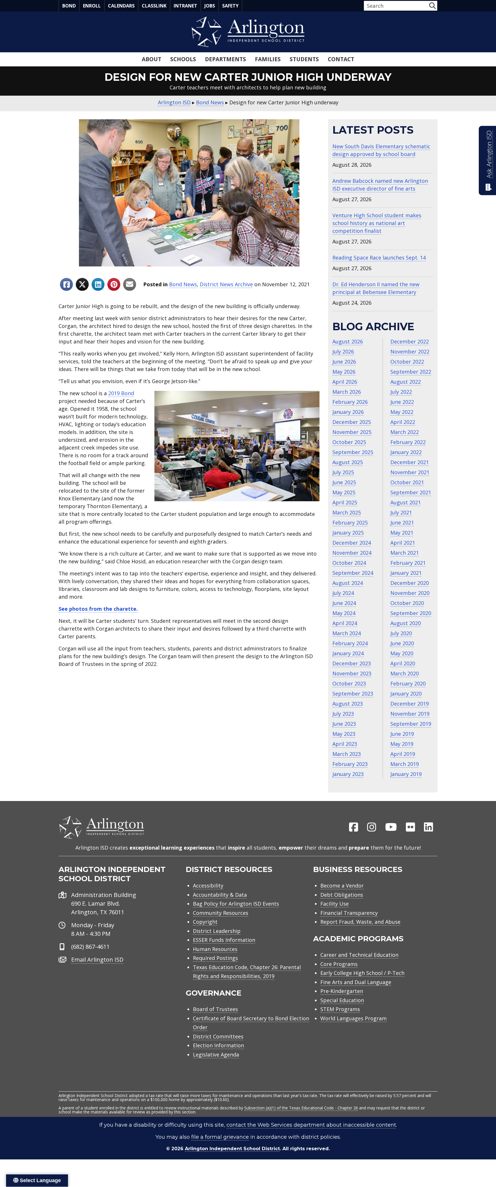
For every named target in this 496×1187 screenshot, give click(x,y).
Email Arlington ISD (97, 959)
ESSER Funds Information (224, 939)
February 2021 (408, 562)
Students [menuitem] (304, 59)
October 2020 (407, 603)
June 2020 (402, 643)
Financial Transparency (349, 912)
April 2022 (402, 421)
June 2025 (344, 482)
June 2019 (402, 733)
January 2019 (406, 774)
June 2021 (402, 522)
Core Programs (339, 964)
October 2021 (407, 482)
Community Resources (220, 912)
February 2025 (350, 522)
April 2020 (402, 663)
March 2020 (404, 673)
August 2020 (405, 623)
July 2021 (401, 512)
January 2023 (348, 774)
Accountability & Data (220, 894)
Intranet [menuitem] (185, 6)
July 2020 (401, 633)
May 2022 (401, 411)
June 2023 (344, 723)
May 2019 (401, 743)
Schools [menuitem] (183, 59)
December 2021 (409, 462)
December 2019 (409, 703)
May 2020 (401, 653)
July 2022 (401, 391)
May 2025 (343, 492)
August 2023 (347, 703)
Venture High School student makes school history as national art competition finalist (376, 223)
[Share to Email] (129, 284)
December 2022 (409, 341)
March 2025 (346, 512)
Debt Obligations (341, 894)
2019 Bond (121, 393)
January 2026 (348, 411)
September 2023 (352, 693)
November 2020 (409, 592)
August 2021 (405, 502)
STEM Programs (340, 1009)
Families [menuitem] (268, 59)
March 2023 (346, 753)
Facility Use (334, 903)
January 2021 (406, 572)
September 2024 (352, 572)
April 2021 (402, 542)
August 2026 (347, 341)
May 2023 (343, 733)
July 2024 (343, 592)
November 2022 (409, 351)
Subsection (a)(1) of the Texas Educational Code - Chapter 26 (301, 1108)
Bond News (183, 284)
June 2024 (344, 603)
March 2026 (346, 391)
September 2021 (410, 492)
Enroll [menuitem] (92, 6)
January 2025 (348, 532)
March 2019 (404, 763)
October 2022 (407, 361)
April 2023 (344, 743)
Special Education (342, 1000)
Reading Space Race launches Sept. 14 (379, 257)
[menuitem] (354, 827)
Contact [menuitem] (341, 59)
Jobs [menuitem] (209, 6)
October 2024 (349, 562)
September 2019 (410, 723)
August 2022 (405, 381)
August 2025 (347, 462)
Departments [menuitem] (225, 59)
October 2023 (349, 683)
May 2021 (401, 532)
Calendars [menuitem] (121, 6)
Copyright (205, 921)
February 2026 (350, 401)
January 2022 (406, 452)
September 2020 (410, 613)
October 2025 (349, 442)
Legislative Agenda (216, 1054)
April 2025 (344, 502)
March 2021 (404, 552)
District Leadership (217, 930)
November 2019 (409, 713)
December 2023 (351, 663)
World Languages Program (353, 1018)
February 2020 (408, 683)
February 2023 (350, 763)
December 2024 (351, 542)
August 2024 (347, 582)
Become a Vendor (342, 885)
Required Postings (215, 957)
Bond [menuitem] (69, 6)
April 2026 (344, 381)
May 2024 (343, 613)
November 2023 (351, 673)
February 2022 (408, 442)
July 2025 (343, 472)
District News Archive (226, 284)
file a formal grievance (220, 1137)
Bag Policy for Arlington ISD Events (236, 903)
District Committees (218, 1036)
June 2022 (402, 401)
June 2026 (344, 361)
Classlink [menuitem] (154, 6)
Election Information (218, 1045)
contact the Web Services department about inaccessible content (311, 1125)
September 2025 (352, 452)
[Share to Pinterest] (113, 284)
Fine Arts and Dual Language (355, 982)
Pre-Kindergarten (341, 991)
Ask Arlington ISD (489, 154)
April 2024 (344, 623)
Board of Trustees (215, 1009)
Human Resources (215, 949)
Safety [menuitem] (230, 6)
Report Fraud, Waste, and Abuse (360, 921)
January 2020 (406, 693)
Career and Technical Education (359, 954)
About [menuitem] (151, 59)
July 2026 (343, 351)
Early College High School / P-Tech (362, 972)
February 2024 (350, 643)
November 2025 (351, 432)
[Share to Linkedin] (98, 284)
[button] (432, 5)
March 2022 (404, 432)
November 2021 (409, 472)
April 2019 (402, 753)
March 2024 (346, 633)
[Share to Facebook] (66, 284)
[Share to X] (82, 284)
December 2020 (409, 582)
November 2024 (351, 552)
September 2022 (410, 371)
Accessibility (208, 885)
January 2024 (348, 653)
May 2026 (343, 371)
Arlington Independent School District (232, 1148)
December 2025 (351, 421)
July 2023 (343, 713)
